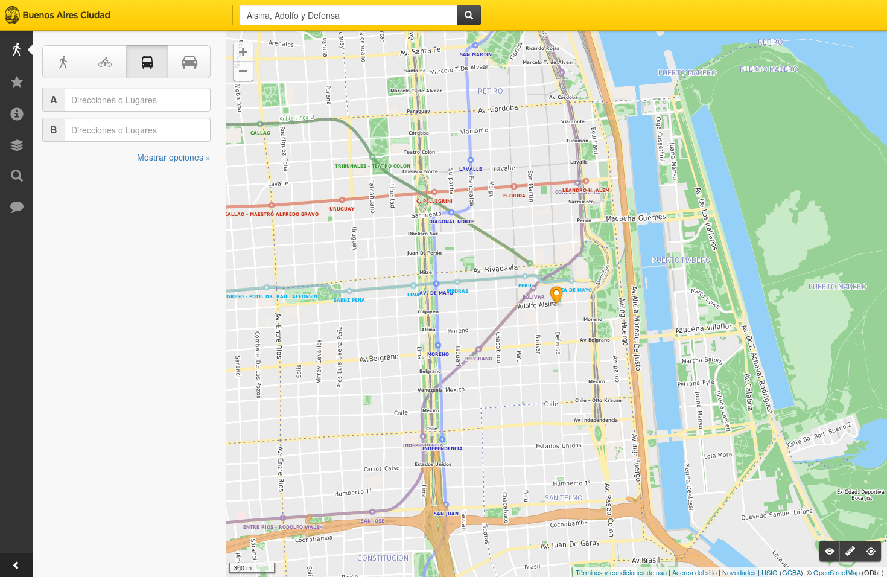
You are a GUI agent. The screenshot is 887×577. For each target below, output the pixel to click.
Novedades (739, 572)
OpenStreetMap (836, 572)
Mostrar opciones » (174, 157)
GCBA (791, 572)
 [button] (243, 52)
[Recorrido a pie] (63, 61)
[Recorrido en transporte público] (148, 61)
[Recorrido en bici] (105, 61)
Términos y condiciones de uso (621, 572)
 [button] (243, 71)
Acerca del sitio (694, 572)
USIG (769, 572)
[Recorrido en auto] (189, 61)
